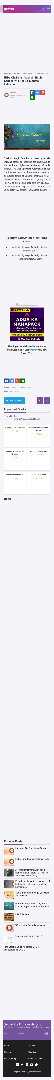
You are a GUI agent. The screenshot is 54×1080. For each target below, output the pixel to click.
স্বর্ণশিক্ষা (32, 350)
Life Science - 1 (23, 914)
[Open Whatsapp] (36, 1064)
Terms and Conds (35, 1058)
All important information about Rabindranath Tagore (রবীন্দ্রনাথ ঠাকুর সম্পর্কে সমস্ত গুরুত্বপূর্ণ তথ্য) (31, 873)
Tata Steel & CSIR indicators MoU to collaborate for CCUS (22, 948)
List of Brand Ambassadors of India (32, 859)
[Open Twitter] (22, 1064)
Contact (31, 1046)
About (6, 1046)
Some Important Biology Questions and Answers (32, 894)
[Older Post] (40, 400)
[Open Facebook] (17, 1064)
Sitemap (7, 1052)
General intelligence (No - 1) (29, 936)
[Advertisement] (27, 42)
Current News (14, 391)
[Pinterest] (42, 92)
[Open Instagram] (27, 1064)
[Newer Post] (47, 400)
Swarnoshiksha (35, 1072)
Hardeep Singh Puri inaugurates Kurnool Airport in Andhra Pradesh (32, 905)
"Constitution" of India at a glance (31, 925)
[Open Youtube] (31, 1064)
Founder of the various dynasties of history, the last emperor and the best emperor (32, 884)
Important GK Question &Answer (31, 848)
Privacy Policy (10, 1058)
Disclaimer (32, 1052)
